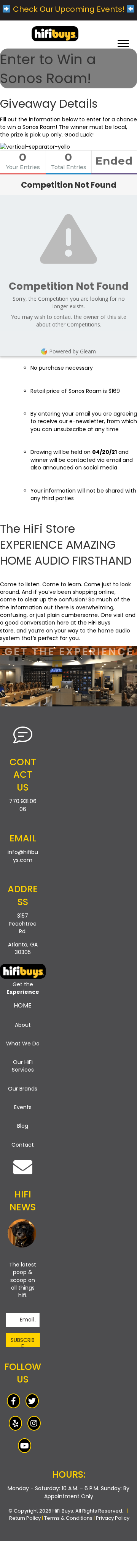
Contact (22, 1145)
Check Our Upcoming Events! (68, 9)
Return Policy (25, 1518)
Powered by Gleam (72, 351)
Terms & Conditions (68, 1518)
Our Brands (22, 1088)
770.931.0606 (23, 805)
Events (23, 1107)
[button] (23, 1340)
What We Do (23, 1043)
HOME (23, 1005)
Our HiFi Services (23, 1065)
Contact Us (23, 775)
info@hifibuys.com (23, 855)
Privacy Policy (112, 1518)
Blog (22, 1126)
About (23, 1025)
